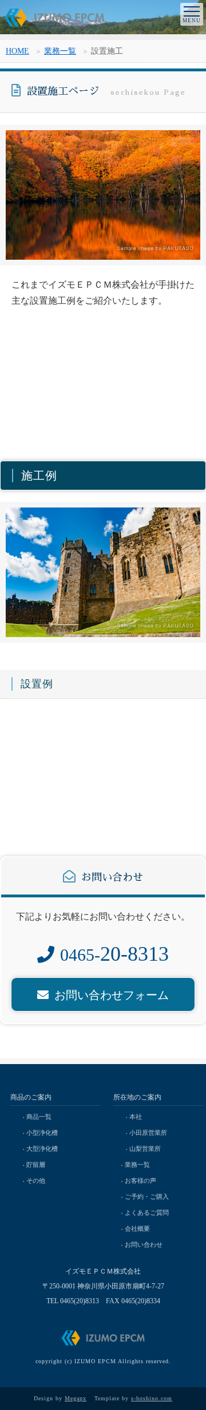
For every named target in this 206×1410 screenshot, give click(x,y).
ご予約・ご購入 (147, 1196)
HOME (17, 51)
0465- (114, 954)
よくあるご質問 (147, 1212)
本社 (135, 1116)
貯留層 (35, 1164)
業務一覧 (60, 51)
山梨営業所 (145, 1148)
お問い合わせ (144, 1244)
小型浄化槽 (42, 1132)
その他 (35, 1180)
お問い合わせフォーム (111, 995)
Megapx (75, 1398)
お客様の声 (140, 1180)
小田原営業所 (148, 1132)
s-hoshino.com (151, 1398)
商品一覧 (39, 1116)
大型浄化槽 (42, 1148)
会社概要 (137, 1228)
